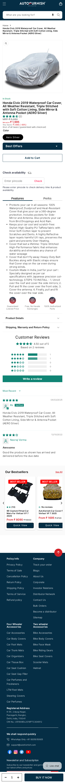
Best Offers (14, 146)
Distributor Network (44, 594)
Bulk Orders (39, 605)
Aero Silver (13, 137)
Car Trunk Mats (15, 650)
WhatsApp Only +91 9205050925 (27, 739)
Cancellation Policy (17, 576)
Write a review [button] (32, 378)
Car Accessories (16, 632)
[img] (10, 400)
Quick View (20, 525)
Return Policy (14, 582)
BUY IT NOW (44, 777)
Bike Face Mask (42, 644)
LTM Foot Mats (15, 689)
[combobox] (32, 15)
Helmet (37, 668)
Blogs (36, 570)
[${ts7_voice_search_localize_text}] (53, 15)
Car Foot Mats (14, 644)
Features (17, 198)
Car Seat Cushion (16, 668)
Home (5, 25)
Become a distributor (44, 611)
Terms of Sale (14, 570)
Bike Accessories (42, 632)
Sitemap (37, 617)
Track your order (42, 564)
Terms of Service (16, 594)
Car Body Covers (16, 638)
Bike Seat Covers (42, 656)
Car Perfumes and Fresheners (17, 681)
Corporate (38, 582)
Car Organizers (15, 656)
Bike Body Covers (43, 638)
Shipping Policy (15, 588)
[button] (4, 4)
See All (59, 472)
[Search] (58, 15)
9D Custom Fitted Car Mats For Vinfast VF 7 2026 (18, 513)
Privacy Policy (14, 564)
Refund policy (14, 599)
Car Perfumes (14, 701)
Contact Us (39, 599)
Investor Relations (43, 588)
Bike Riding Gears (43, 650)
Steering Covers (16, 695)
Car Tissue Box (15, 662)
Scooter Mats (40, 662)
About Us (38, 576)
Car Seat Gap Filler (17, 673)
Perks (47, 198)
